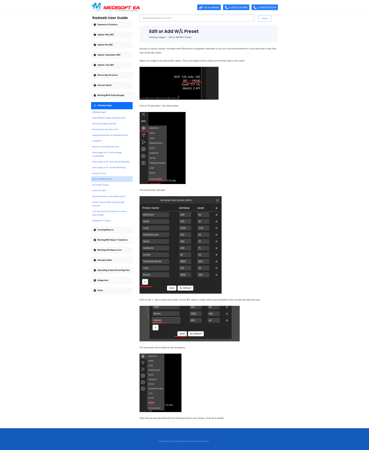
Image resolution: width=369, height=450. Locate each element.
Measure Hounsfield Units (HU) (105, 147)
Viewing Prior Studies (101, 221)
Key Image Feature (100, 185)
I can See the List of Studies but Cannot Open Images (109, 213)
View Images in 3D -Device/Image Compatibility (107, 154)
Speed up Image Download (104, 124)
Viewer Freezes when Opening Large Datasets (108, 204)
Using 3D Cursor (99, 173)
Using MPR (96, 141)
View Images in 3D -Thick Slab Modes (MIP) (111, 162)
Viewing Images (99, 112)
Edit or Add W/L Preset (102, 179)
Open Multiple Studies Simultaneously (108, 118)
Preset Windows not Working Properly (108, 196)
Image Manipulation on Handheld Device (110, 135)
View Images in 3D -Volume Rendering (109, 167)
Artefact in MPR (99, 191)
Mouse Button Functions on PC (105, 129)
